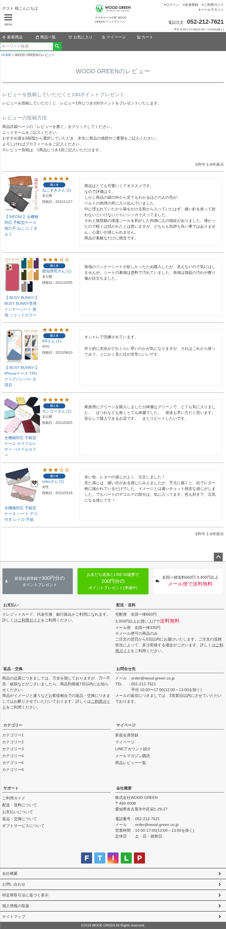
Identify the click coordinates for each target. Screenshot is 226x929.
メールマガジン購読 (132, 756)
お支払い (11, 605)
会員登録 (191, 5)
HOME (6, 55)
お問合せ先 (126, 668)
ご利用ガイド (214, 5)
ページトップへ (218, 557)
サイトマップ (13, 916)
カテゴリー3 (13, 749)
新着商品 (15, 37)
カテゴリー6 (13, 769)
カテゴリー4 (13, 756)
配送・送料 (126, 605)
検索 (57, 46)
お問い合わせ (13, 884)
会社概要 (124, 788)
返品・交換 (13, 668)
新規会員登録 (126, 735)
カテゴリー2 (13, 742)
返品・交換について (19, 819)
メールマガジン (212, 10)
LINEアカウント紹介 (133, 749)
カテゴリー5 (13, 762)
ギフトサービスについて (23, 825)
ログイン (172, 5)
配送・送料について (19, 805)
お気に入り (83, 37)
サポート (11, 788)
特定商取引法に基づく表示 (25, 895)
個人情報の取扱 (15, 906)
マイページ (116, 37)
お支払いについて (17, 812)
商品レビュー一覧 (130, 762)
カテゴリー (13, 725)
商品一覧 (48, 37)
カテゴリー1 (13, 735)
